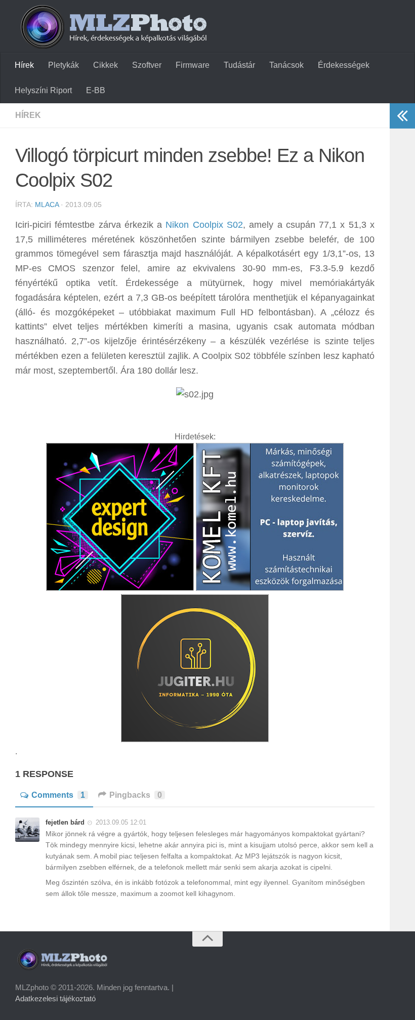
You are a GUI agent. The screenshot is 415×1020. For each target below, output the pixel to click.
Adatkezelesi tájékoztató (55, 998)
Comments (58, 795)
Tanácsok (286, 65)
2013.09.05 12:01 (121, 822)
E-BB (95, 90)
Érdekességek (343, 65)
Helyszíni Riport (43, 90)
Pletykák (63, 65)
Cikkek (105, 65)
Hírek (24, 65)
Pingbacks (135, 795)
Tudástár (239, 65)
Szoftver (146, 65)
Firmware (193, 65)
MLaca (47, 204)
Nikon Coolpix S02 (204, 225)
